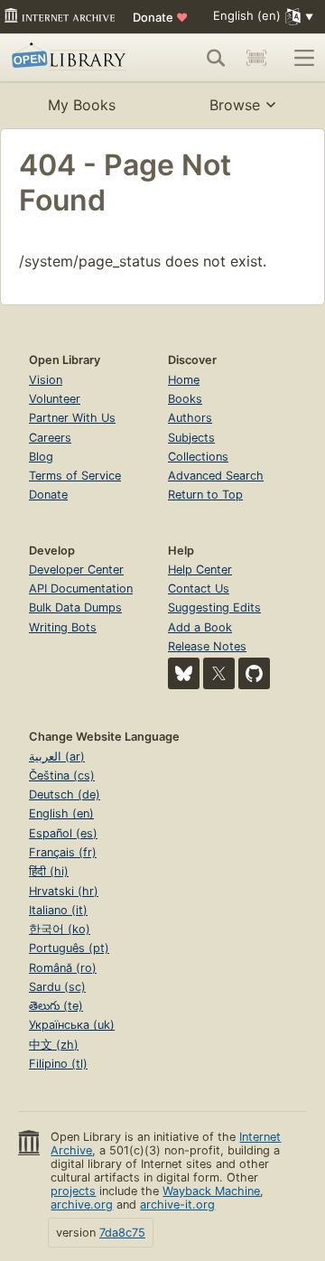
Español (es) (63, 833)
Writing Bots (63, 627)
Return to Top (205, 494)
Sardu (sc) (57, 987)
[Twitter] (219, 673)
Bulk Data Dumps (75, 607)
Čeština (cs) (62, 775)
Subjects (191, 437)
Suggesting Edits (214, 607)
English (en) (61, 813)
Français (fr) (63, 852)
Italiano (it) (58, 910)
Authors (190, 418)
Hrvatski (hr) (63, 891)
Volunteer (54, 399)
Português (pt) (69, 948)
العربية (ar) (57, 756)
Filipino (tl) (58, 1063)
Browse (234, 105)
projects (73, 1191)
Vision (45, 380)
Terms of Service (75, 475)
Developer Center (76, 569)
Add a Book (200, 627)
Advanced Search (216, 475)
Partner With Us (72, 418)
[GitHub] (254, 673)
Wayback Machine (211, 1191)
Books (185, 399)
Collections (198, 456)
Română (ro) (63, 968)
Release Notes (207, 646)
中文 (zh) (54, 1044)
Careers (50, 437)
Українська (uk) (72, 1025)
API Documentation (81, 588)
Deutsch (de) (64, 794)
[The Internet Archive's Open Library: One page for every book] (71, 58)
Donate (160, 17)
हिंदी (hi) (49, 871)
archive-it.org (177, 1204)
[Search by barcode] (256, 58)
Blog (41, 456)
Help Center (200, 569)
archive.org (82, 1204)
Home (184, 380)
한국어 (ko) (59, 929)
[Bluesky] (184, 673)
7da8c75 (122, 1232)
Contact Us (198, 588)
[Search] (216, 58)
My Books (82, 105)
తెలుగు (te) (56, 1006)
